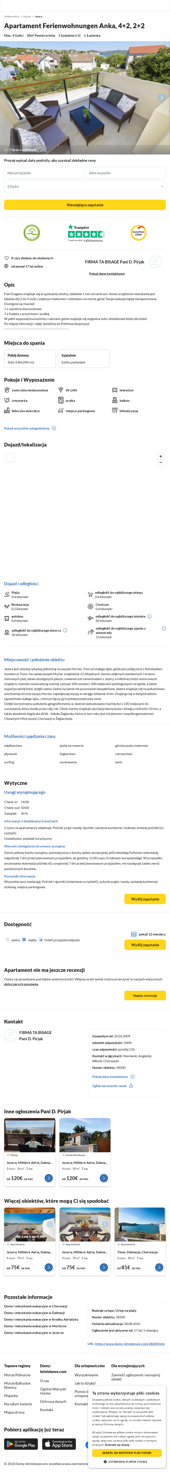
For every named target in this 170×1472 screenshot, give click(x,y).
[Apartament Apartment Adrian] (29, 1135)
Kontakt (81, 1404)
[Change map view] (10, 458)
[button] (155, 5)
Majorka (11, 1395)
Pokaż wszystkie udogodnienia (26, 428)
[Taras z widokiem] (85, 97)
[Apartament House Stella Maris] (85, 1135)
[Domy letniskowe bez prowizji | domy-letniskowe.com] (7, 5)
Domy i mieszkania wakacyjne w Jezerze (34, 1332)
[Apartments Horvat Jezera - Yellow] (29, 1225)
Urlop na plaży (126, 1310)
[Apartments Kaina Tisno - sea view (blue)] (140, 1225)
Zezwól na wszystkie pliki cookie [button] (127, 1453)
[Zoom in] (161, 456)
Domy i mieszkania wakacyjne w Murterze (35, 1326)
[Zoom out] (161, 462)
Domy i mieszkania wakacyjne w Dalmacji (34, 1313)
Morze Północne (17, 1375)
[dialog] (127, 1427)
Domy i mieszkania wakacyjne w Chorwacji (35, 1306)
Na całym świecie (18, 1404)
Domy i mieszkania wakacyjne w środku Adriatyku (41, 1319)
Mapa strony (14, 1412)
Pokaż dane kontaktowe (107, 273)
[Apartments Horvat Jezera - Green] (85, 1225)
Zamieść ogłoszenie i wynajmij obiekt (135, 1377)
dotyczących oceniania (21, 984)
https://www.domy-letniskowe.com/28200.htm (130, 1344)
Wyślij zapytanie (145, 899)
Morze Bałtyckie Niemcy (17, 1385)
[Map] (85, 512)
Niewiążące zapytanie (85, 205)
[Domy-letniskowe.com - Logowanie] (145, 5)
